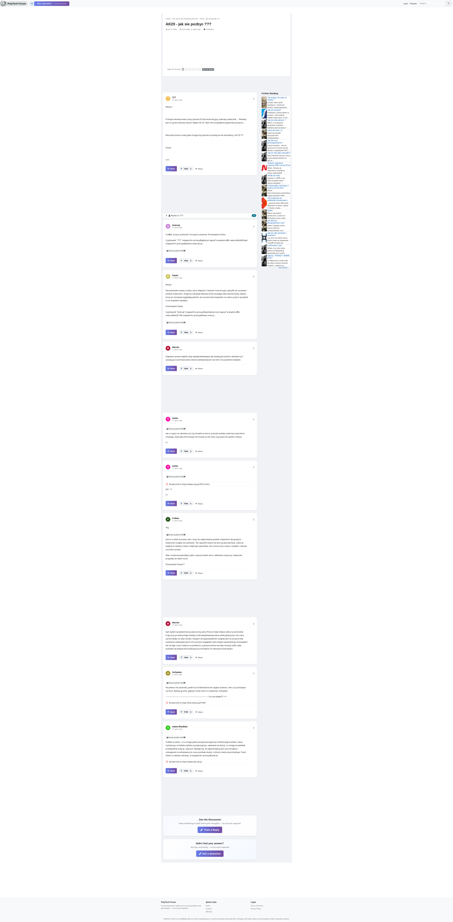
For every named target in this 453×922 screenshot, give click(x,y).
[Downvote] (191, 169)
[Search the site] (448, 3)
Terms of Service (257, 906)
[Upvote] (181, 169)
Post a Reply (211, 829)
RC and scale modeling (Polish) (185, 19)
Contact (209, 909)
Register (413, 4)
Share (200, 169)
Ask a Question (211, 853)
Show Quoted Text (176, 251)
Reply (172, 169)
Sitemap (209, 912)
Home (168, 19)
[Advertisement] (228, 48)
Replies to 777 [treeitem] (213, 215)
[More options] (253, 98)
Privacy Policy (256, 909)
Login (405, 4)
